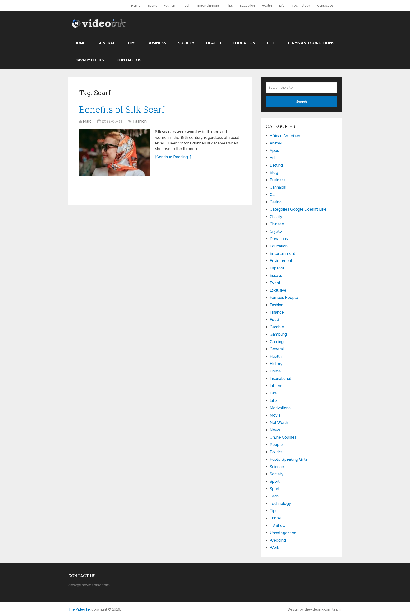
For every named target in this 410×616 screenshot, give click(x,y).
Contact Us (325, 5)
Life (281, 5)
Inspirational (280, 378)
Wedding (278, 540)
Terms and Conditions (310, 43)
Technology (301, 5)
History (276, 363)
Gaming (277, 341)
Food (274, 319)
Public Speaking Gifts (289, 459)
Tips (229, 5)
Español (277, 268)
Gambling (278, 334)
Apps (274, 150)
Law (273, 393)
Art (272, 158)
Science (277, 466)
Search (301, 101)
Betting (276, 165)
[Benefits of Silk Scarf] (114, 152)
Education (247, 5)
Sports (152, 5)
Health (267, 5)
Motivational (281, 408)
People (276, 444)
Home (135, 5)
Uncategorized (283, 533)
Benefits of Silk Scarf (122, 109)
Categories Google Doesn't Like (298, 209)
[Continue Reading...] (173, 157)
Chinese (277, 224)
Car (273, 194)
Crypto (276, 231)
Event (275, 283)
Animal (276, 143)
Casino (276, 202)
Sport (275, 481)
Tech (186, 5)
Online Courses (283, 437)
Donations (279, 238)
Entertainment (208, 5)
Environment (281, 261)
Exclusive (278, 290)
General (106, 43)
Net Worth (279, 422)
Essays (276, 275)
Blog (274, 172)
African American (285, 136)
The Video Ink (79, 609)
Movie (275, 415)
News (275, 430)
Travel (275, 518)
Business (156, 43)
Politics (276, 452)
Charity (276, 216)
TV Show (278, 525)
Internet (277, 386)
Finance (277, 312)
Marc (87, 121)
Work (274, 547)
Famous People (284, 297)
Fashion (169, 5)
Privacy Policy (89, 60)
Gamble (277, 327)
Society (186, 43)
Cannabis (278, 187)
